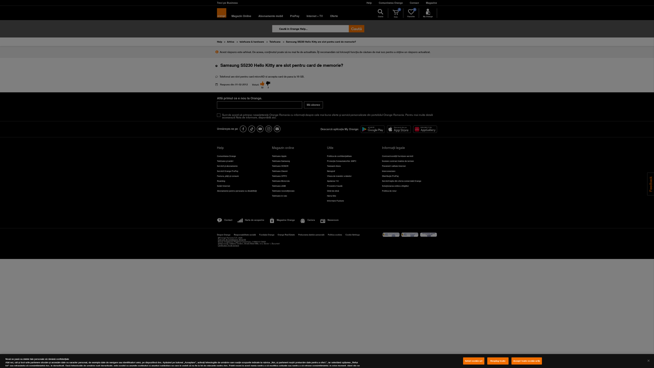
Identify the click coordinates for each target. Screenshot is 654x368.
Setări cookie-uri (473, 360)
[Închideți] (648, 360)
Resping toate (497, 360)
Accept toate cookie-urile (526, 360)
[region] (327, 361)
